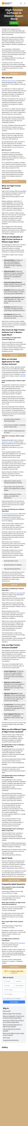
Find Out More (14, 181)
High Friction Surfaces (9, 80)
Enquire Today (14, 967)
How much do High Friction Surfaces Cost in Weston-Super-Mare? (13, 1021)
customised (21, 943)
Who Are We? (6, 1011)
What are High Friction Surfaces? (12, 1013)
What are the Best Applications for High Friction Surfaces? (12, 1025)
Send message (14, 1002)
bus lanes (22, 374)
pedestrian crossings (8, 442)
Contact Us (14, 23)
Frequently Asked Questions (11, 1040)
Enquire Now (14, 355)
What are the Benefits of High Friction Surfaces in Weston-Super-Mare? (13, 1017)
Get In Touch (14, 73)
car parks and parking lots (10, 513)
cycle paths (19, 593)
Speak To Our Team (14, 880)
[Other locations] (20, 3)
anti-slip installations (18, 147)
